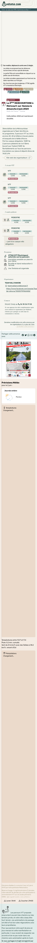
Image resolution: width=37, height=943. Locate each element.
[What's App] (29, 335)
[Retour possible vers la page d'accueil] (11, 3)
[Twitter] (26, 335)
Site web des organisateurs (17, 158)
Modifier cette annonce (26, 326)
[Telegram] (34, 335)
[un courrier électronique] (31, 335)
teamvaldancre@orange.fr (18, 286)
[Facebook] (23, 335)
